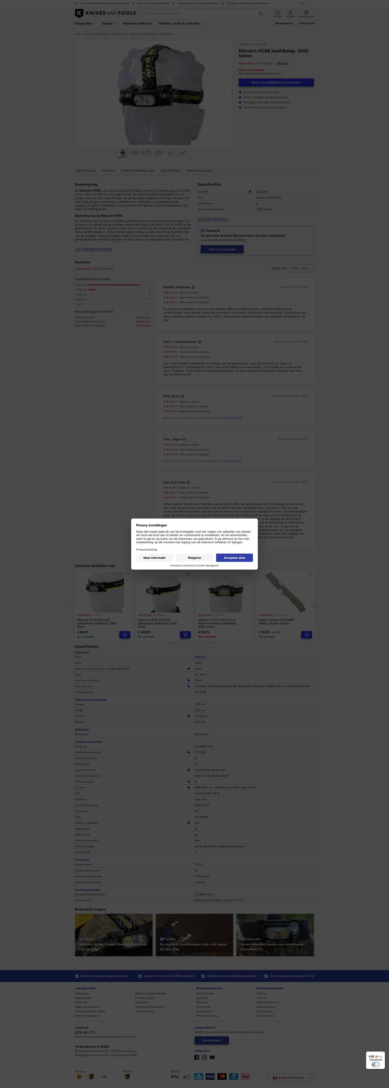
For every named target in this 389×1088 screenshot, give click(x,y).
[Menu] (382, 1054)
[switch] (376, 1064)
